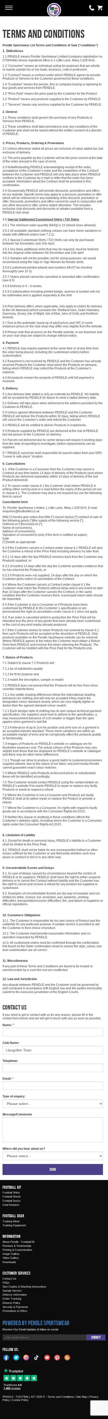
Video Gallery (11, 1257)
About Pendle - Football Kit (18, 1241)
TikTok (37, 1357)
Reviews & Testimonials (17, 1245)
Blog (67, 1357)
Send (52, 1169)
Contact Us (9, 1278)
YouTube (47, 1357)
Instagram (26, 1357)
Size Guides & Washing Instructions (24, 1286)
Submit (96, 1337)
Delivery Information (15, 1294)
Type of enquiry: (14, 1096)
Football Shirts (11, 1192)
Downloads (9, 1262)
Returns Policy (11, 1302)
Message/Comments (17, 1114)
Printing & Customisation (17, 1249)
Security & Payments (15, 1306)
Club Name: (11, 1043)
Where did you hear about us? (24, 1148)
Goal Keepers (11, 1204)
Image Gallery (11, 1253)
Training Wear (11, 1221)
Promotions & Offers (15, 1310)
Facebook (6, 1357)
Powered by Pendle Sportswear (36, 1323)
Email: (8, 1078)
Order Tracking (12, 1298)
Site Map (81, 1396)
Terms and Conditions (60, 1396)
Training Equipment (14, 1225)
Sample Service (12, 1290)
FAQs (6, 1282)
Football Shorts (12, 1196)
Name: (8, 1025)
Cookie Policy (20, 1399)
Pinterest (57, 1357)
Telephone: (10, 1061)
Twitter (16, 1357)
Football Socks (12, 1200)
